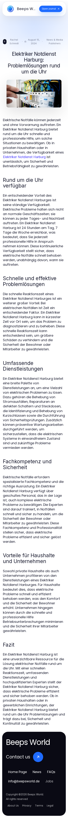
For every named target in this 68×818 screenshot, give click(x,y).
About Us (13, 805)
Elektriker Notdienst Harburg (24, 157)
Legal (50, 805)
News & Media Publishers (55, 41)
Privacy (26, 805)
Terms (39, 805)
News (37, 772)
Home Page (17, 772)
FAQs (51, 772)
